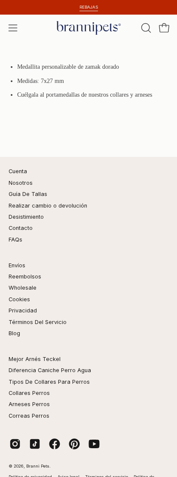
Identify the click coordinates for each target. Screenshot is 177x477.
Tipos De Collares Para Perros (49, 382)
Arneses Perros (29, 404)
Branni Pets (37, 466)
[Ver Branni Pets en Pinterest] (74, 443)
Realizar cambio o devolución (48, 205)
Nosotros (21, 183)
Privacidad (23, 310)
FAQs (15, 239)
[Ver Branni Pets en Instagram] (15, 443)
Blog (14, 333)
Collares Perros (29, 393)
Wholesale (23, 287)
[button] (145, 28)
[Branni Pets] (88, 28)
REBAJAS (88, 7)
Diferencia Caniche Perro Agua (50, 370)
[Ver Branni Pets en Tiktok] (34, 443)
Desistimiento (26, 217)
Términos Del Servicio (38, 322)
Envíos (17, 265)
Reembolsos (25, 276)
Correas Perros (29, 416)
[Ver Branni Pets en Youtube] (94, 443)
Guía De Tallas (28, 194)
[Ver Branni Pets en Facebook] (54, 443)
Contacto (21, 228)
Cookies (19, 299)
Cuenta (18, 171)
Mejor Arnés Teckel (35, 359)
